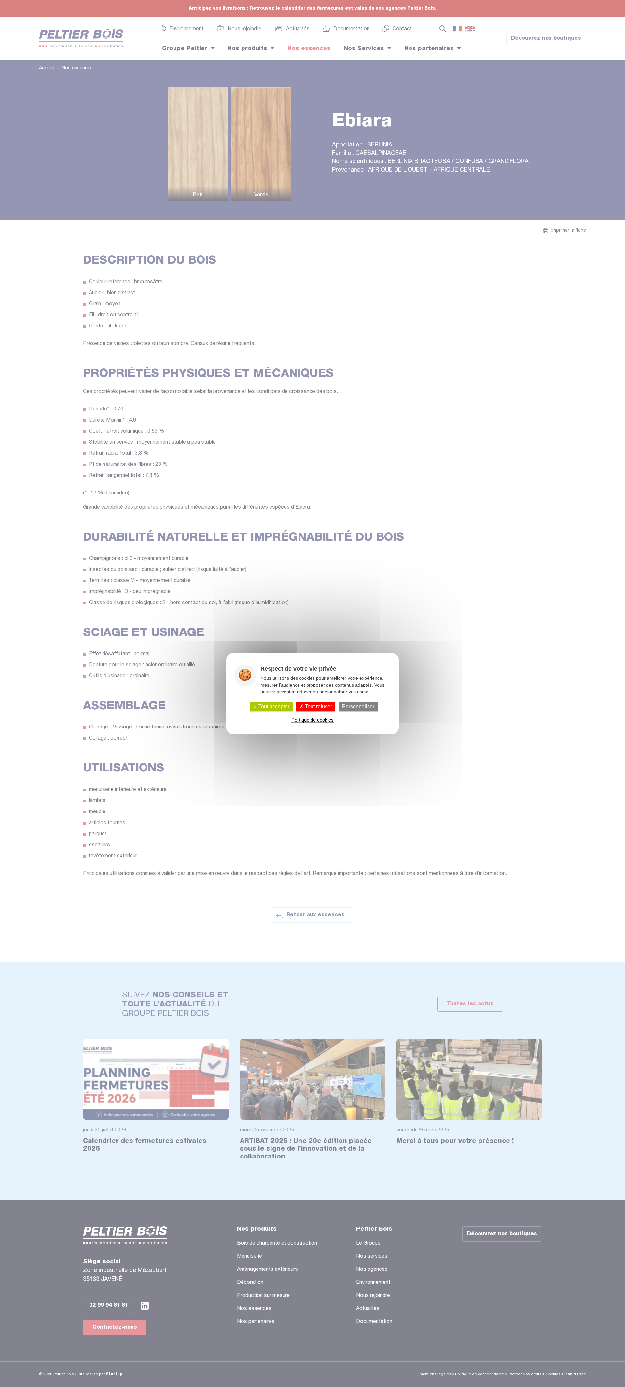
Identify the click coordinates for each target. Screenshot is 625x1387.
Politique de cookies (312, 720)
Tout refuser (318, 706)
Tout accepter (273, 706)
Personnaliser (358, 706)
